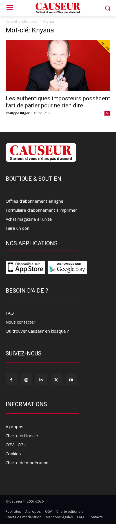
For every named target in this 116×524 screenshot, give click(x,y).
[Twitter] (56, 379)
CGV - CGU (16, 444)
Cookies (13, 453)
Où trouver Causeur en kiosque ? (37, 331)
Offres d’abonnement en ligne (34, 201)
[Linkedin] (40, 379)
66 (107, 113)
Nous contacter (20, 322)
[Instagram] (26, 379)
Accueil (11, 21)
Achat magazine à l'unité (29, 219)
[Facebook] (11, 379)
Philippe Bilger (18, 113)
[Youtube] (71, 379)
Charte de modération (27, 462)
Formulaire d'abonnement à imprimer (41, 210)
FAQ (10, 313)
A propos (14, 426)
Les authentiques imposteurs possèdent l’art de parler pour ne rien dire (58, 102)
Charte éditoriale (22, 435)
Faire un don (17, 228)
